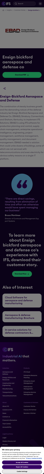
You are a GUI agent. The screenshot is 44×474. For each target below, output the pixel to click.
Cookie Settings (22, 471)
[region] (22, 460)
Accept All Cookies (22, 462)
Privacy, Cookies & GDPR (34, 458)
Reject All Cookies (22, 467)
